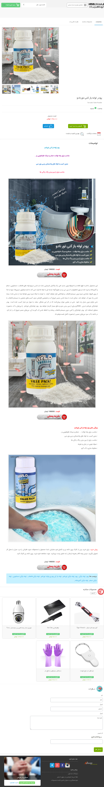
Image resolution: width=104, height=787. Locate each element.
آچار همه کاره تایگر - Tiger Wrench (87, 628)
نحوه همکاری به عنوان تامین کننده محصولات (64, 780)
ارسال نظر (98, 749)
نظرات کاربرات (73, 22)
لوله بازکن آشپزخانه (81, 580)
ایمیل (101, 704)
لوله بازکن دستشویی (19, 576)
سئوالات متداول (73, 774)
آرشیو (93, 593)
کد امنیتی (100, 733)
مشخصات (98, 22)
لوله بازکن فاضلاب (34, 576)
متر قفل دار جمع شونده (87, 671)
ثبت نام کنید (13, 783)
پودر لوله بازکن (84, 576)
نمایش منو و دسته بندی (75, 5)
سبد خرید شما (10, 5)
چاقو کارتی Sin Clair (53, 628)
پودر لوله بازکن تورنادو (70, 576)
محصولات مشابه (87, 22)
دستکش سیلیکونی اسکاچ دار (53, 671)
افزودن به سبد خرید (75, 126)
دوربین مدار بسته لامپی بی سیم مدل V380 (19, 628)
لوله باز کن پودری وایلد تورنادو (51, 576)
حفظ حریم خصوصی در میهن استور (67, 777)
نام (102, 695)
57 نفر (46, 126)
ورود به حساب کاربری (27, 783)
